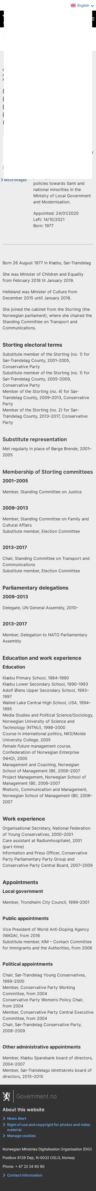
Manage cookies (21, 1135)
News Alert (16, 1118)
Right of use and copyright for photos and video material (48, 1127)
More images (15, 180)
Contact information (24, 1175)
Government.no (36, 1096)
